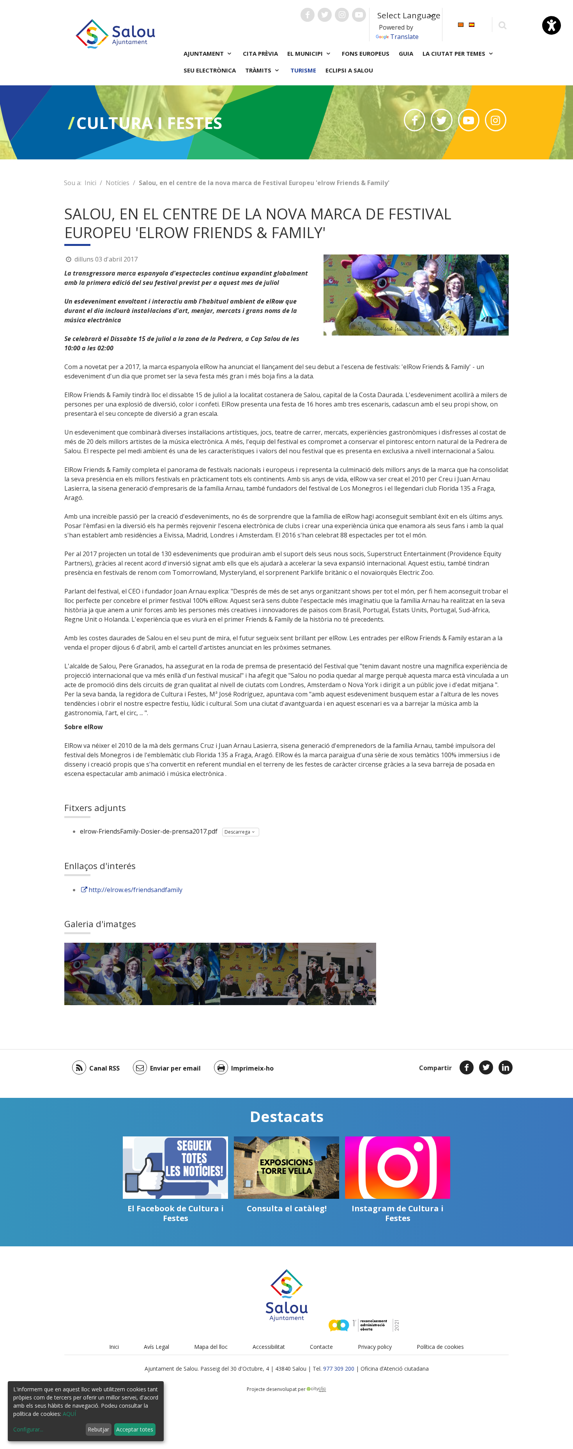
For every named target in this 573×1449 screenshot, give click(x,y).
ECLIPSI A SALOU (349, 70)
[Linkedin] (506, 1067)
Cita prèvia (260, 53)
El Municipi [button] (305, 53)
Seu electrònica (210, 70)
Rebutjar (98, 1429)
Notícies (117, 182)
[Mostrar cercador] (502, 24)
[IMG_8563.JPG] (259, 974)
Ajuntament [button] (204, 53)
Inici (90, 182)
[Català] (460, 24)
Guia (406, 53)
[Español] (471, 24)
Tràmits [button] (259, 70)
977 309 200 (338, 1368)
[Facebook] (467, 1067)
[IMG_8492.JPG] (337, 974)
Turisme (303, 70)
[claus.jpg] (103, 974)
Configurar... (28, 1429)
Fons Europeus (365, 53)
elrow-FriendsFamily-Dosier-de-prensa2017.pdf (149, 831)
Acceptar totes (134, 1429)
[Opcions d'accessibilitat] (551, 25)
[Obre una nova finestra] (308, 15)
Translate (404, 36)
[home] (115, 33)
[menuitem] (460, 24)
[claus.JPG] (181, 974)
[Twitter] (486, 1067)
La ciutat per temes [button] (455, 53)
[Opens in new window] (414, 120)
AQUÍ (69, 1413)
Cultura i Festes (149, 122)
